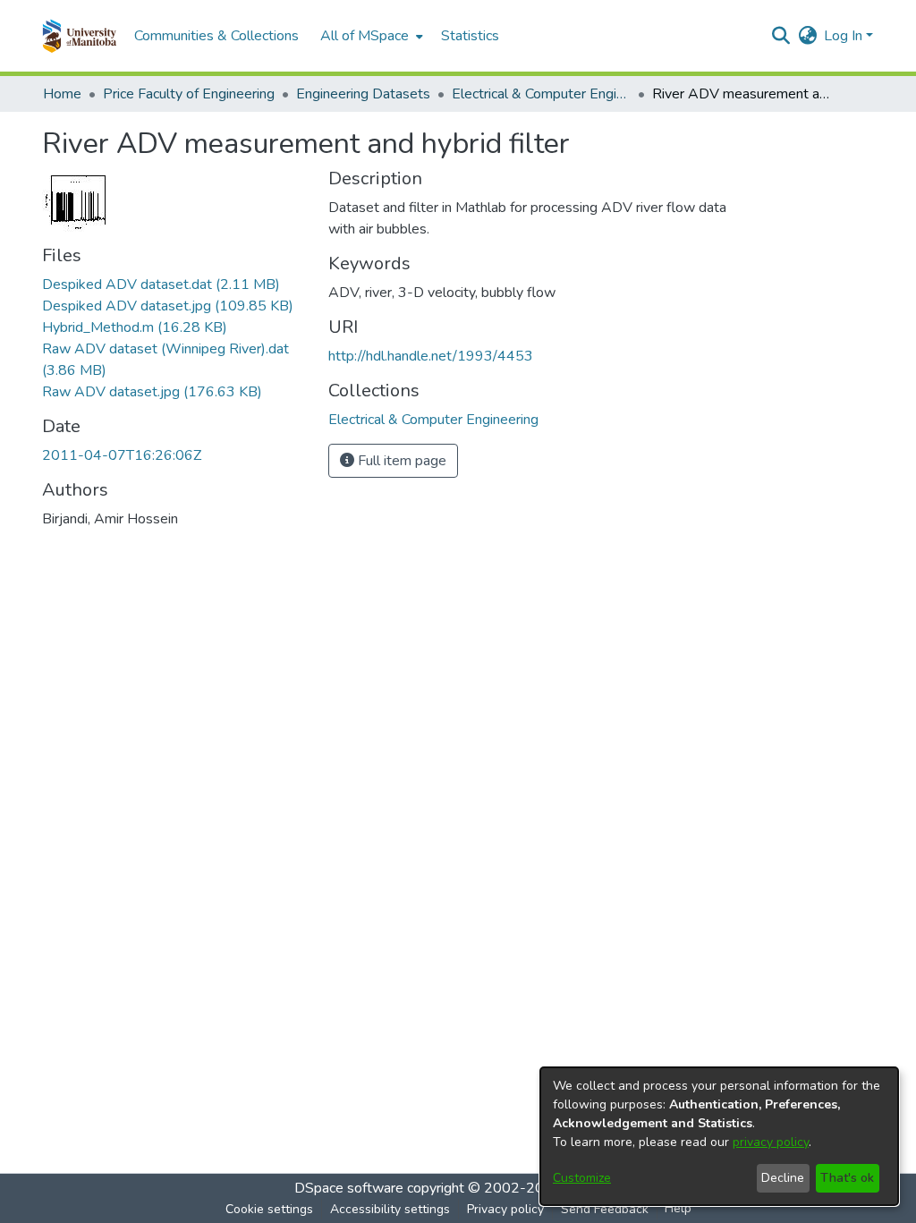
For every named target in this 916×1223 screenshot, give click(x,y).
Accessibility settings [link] (390, 1209)
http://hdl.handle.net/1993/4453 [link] (430, 356)
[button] (79, 36)
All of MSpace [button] (364, 36)
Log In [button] (845, 36)
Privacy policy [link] (505, 1209)
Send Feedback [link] (605, 1209)
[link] (161, 284)
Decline (782, 1177)
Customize (582, 1177)
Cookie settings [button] (269, 1209)
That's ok (847, 1177)
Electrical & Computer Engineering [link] (541, 94)
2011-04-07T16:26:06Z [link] (121, 455)
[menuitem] (370, 36)
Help (678, 1208)
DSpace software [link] (348, 1188)
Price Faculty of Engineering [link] (189, 94)
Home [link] (62, 94)
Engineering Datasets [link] (363, 94)
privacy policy (771, 1142)
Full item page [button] (400, 461)
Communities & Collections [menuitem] (216, 36)
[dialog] (719, 1136)
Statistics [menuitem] (470, 36)
